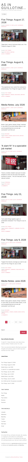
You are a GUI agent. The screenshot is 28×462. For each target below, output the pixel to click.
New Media (7, 52)
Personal (7, 182)
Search (3, 330)
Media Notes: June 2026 (13, 281)
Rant (8, 184)
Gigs (5, 184)
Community (7, 94)
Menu (5, 14)
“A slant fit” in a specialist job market (10, 369)
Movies (22, 135)
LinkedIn (3, 412)
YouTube (3, 421)
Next (20, 322)
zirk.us (4, 445)
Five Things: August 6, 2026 (8, 364)
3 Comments (4, 314)
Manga (12, 94)
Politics (22, 228)
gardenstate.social (16, 443)
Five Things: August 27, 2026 (8, 362)
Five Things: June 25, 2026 (8, 378)
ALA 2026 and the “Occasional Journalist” (11, 381)
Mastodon (3, 414)
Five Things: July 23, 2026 (7, 371)
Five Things (8, 50)
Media (2, 395)
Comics (6, 135)
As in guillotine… (13, 6)
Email (2, 426)
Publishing (18, 269)
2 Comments (4, 185)
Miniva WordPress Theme (17, 457)
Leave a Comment (5, 53)
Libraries (17, 228)
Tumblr (3, 419)
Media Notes (16, 135)
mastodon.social (13, 445)
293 (16, 322)
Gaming (11, 135)
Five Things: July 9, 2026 (13, 240)
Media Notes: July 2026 (13, 104)
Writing (12, 52)
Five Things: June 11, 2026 (7, 383)
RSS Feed (3, 423)
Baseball (6, 311)
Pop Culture (4, 397)
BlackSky (3, 416)
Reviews (7, 133)
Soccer (3, 229)
